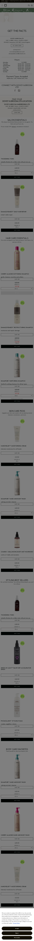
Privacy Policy (16, 923)
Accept (17, 928)
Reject (17, 933)
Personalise (17, 937)
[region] (17, 924)
